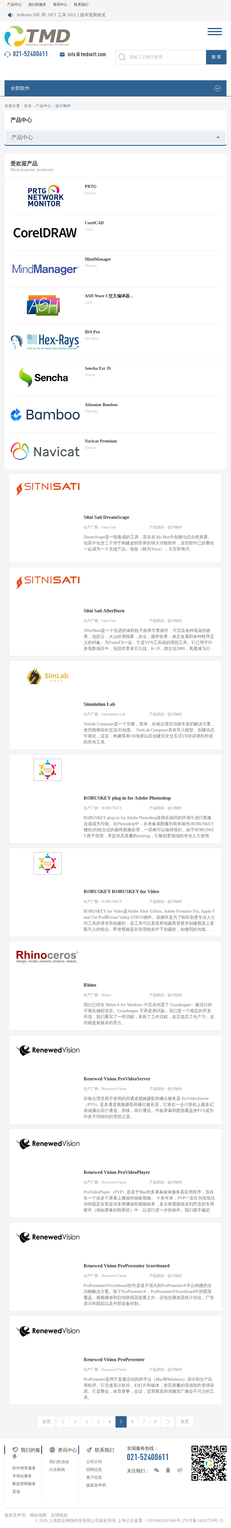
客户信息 (94, 1477)
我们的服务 (37, 4)
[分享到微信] (154, 1470)
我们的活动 (59, 1461)
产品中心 (14, 4)
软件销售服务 (24, 1468)
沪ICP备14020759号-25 (202, 1520)
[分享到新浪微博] (178, 1470)
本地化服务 (22, 1476)
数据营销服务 (24, 1483)
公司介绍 (94, 1461)
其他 (16, 1491)
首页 (28, 106)
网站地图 (38, 1515)
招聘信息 (94, 1469)
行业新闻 (57, 1469)
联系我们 (81, 4)
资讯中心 (60, 4)
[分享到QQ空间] (166, 1470)
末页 (184, 1421)
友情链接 (59, 1515)
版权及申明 (96, 1485)
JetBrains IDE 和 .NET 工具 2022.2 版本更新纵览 (61, 15)
